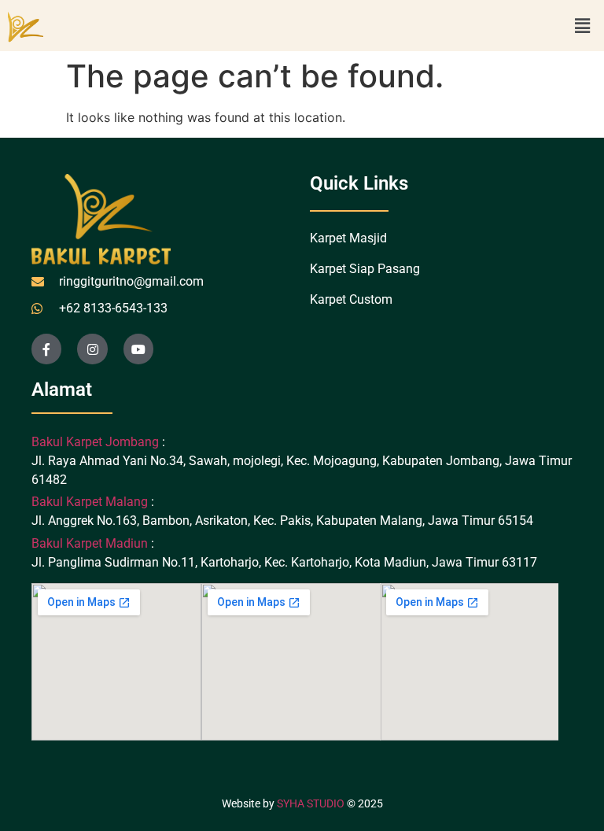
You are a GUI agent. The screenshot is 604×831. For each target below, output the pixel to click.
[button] (582, 25)
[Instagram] (92, 349)
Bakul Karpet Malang (89, 501)
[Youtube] (138, 349)
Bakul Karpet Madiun (89, 543)
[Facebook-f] (46, 349)
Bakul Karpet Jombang (96, 441)
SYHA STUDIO (310, 803)
